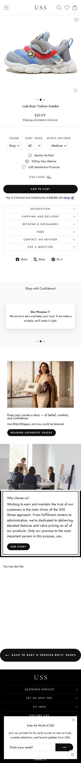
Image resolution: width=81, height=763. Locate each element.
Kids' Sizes (34, 138)
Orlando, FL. (40, 759)
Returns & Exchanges (41, 224)
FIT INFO (39, 707)
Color (14, 138)
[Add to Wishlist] (76, 20)
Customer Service (39, 689)
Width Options (59, 138)
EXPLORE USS (39, 715)
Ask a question (40, 247)
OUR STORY (19, 546)
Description (40, 209)
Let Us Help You (39, 698)
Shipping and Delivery (40, 216)
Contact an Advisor (40, 239)
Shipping (27, 119)
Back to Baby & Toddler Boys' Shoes (43, 655)
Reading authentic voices (31, 432)
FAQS (40, 232)
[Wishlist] (66, 7)
